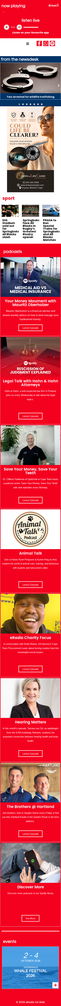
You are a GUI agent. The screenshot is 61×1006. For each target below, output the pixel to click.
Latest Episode (30, 500)
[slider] (31, 27)
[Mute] (19, 27)
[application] (30, 27)
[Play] (6, 27)
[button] (19, 104)
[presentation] (2, 85)
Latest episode (30, 327)
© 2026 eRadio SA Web (30, 1002)
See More (30, 918)
